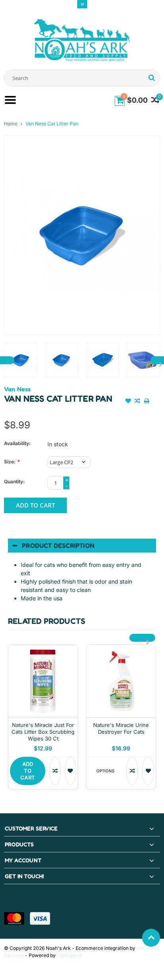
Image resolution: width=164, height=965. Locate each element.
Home (11, 124)
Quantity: (14, 481)
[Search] (151, 78)
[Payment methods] (14, 918)
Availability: (17, 443)
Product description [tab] (58, 545)
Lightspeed (69, 955)
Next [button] (146, 638)
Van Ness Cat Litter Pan (51, 124)
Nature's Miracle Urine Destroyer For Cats (121, 728)
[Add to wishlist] (128, 401)
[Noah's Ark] (82, 39)
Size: (12, 462)
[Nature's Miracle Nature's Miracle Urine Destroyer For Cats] (121, 681)
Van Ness (17, 389)
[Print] (146, 401)
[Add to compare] (137, 401)
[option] (20, 360)
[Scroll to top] (151, 938)
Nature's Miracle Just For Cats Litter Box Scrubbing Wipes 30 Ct (43, 732)
